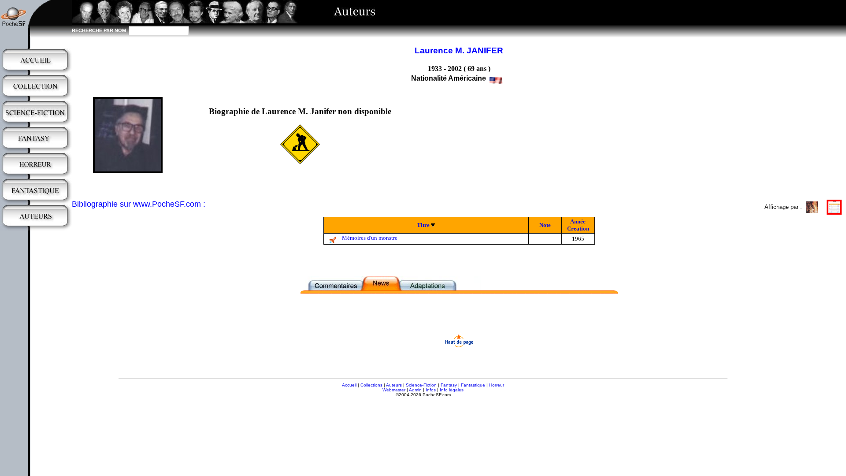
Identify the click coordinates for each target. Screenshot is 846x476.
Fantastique (473, 385)
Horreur (496, 385)
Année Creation (578, 225)
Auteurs (394, 385)
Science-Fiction (421, 385)
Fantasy (449, 385)
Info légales (452, 389)
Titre (423, 225)
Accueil (349, 385)
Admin (415, 389)
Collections (371, 385)
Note (545, 225)
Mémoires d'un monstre (369, 237)
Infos (431, 389)
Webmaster (393, 389)
